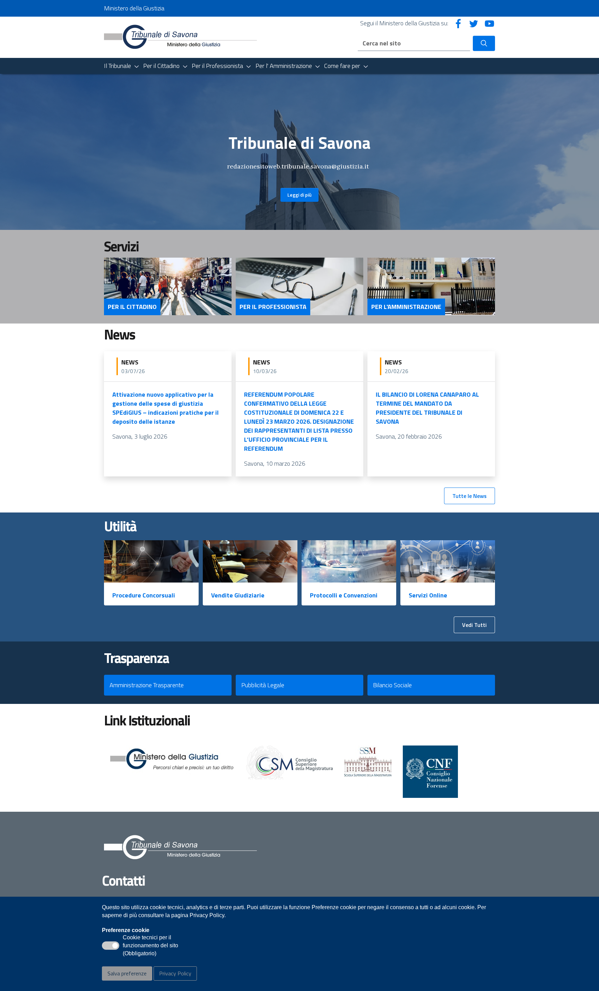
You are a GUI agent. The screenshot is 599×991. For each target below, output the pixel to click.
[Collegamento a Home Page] (180, 36)
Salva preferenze (127, 973)
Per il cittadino (132, 306)
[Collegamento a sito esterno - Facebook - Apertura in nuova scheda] (458, 23)
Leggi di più (299, 194)
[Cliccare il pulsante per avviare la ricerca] (484, 43)
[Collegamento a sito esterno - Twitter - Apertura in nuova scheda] (473, 23)
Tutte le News (469, 496)
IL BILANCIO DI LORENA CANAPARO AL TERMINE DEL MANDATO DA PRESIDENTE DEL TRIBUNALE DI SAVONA (427, 408)
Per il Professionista (273, 306)
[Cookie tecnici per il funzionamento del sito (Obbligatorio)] (110, 945)
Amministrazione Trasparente (147, 685)
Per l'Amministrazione (406, 306)
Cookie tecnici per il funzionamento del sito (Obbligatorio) (150, 945)
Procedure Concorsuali (143, 595)
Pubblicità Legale (262, 685)
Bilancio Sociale (392, 685)
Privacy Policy (175, 973)
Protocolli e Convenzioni (343, 595)
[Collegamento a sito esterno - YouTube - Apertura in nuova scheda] (489, 23)
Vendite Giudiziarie (237, 595)
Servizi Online (428, 595)
